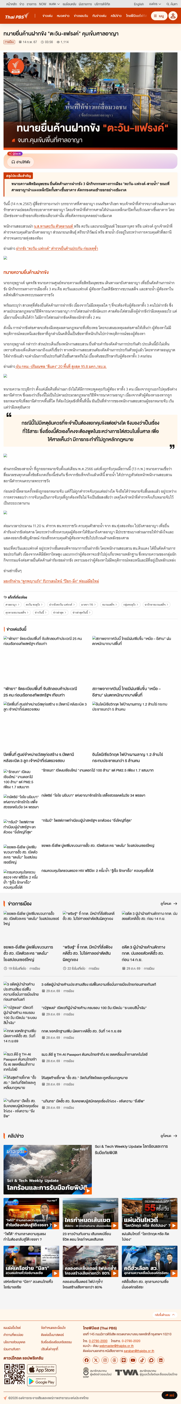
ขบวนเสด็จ (108, 604)
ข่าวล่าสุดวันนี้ (80, 612)
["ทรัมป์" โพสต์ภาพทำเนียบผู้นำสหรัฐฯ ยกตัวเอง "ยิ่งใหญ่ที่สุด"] (21, 829)
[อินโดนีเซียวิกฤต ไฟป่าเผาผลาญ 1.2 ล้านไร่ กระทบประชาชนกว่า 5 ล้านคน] (134, 725)
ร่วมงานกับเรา (12, 1349)
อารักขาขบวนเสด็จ (155, 604)
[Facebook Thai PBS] (86, 1360)
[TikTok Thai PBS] (142, 1360)
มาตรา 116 (87, 604)
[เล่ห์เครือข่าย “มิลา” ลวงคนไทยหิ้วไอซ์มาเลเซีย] (31, 1261)
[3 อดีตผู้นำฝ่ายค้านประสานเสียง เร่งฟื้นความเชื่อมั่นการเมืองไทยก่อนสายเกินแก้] (21, 991)
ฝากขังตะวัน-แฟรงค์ (60, 604)
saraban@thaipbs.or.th (139, 1351)
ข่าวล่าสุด (58, 612)
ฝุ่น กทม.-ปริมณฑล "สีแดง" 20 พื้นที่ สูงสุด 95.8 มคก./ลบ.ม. (61, 366)
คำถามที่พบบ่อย (13, 1334)
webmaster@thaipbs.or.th (116, 1345)
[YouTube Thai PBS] (132, 1360)
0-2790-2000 (98, 1341)
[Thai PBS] (17, 15)
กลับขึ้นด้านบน (162, 1315)
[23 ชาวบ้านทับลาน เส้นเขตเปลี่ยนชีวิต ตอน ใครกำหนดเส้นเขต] (90, 1213)
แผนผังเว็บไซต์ (12, 1327)
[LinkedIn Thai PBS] (160, 1360)
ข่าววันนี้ (39, 612)
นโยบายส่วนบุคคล (14, 1342)
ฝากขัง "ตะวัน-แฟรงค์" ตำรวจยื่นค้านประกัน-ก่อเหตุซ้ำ (57, 248)
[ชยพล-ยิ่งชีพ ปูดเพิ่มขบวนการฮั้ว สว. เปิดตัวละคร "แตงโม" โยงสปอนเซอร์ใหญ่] (21, 854)
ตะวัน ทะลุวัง (33, 604)
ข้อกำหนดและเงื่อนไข (53, 1327)
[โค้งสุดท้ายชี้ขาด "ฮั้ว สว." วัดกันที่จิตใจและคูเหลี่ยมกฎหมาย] (21, 1085)
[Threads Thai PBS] (114, 1360)
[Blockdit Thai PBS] (151, 1360)
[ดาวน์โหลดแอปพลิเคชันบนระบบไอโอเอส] (41, 1369)
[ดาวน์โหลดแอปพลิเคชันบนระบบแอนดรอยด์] (41, 1381)
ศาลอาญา (11, 604)
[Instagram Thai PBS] (105, 1360)
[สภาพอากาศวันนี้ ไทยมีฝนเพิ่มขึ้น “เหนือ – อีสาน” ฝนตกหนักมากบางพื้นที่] (134, 660)
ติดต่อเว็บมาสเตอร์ (52, 1334)
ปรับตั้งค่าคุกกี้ (49, 1349)
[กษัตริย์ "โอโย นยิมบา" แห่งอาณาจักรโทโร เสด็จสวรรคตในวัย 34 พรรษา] (21, 804)
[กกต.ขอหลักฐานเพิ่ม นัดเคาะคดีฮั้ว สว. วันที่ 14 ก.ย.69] (21, 1038)
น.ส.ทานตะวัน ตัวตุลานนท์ (54, 226)
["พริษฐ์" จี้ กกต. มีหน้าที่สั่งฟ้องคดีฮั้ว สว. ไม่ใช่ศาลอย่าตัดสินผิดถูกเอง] (90, 926)
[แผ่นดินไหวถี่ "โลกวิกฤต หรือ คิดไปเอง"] (149, 1213)
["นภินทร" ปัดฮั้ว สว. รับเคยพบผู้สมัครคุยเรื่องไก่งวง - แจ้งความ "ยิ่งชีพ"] (21, 1108)
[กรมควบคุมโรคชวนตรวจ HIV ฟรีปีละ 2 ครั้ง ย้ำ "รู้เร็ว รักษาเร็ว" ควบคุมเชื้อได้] (21, 879)
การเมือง (9, 42)
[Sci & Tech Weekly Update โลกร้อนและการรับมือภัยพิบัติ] (48, 1169)
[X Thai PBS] (95, 1360)
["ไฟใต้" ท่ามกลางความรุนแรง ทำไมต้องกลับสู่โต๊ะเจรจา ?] (31, 1213)
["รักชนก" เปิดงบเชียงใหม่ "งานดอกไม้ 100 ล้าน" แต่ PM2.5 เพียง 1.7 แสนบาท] (21, 779)
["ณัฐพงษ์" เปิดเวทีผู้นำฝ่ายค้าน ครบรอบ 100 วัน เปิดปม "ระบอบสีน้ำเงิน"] (21, 1015)
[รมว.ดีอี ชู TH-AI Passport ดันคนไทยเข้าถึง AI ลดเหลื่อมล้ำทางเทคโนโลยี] (21, 1061)
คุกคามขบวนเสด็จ (16, 612)
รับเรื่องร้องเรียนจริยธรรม (56, 1342)
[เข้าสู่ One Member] (172, 15)
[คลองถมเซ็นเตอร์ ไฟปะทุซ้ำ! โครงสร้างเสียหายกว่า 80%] (90, 1261)
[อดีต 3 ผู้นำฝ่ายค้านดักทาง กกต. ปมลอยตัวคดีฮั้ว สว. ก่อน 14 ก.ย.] (149, 926)
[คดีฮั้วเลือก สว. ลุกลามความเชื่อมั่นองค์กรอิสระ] (149, 1261)
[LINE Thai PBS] (123, 1360)
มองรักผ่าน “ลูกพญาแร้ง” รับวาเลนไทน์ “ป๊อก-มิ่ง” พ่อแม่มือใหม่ (51, 581)
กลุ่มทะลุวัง (129, 604)
